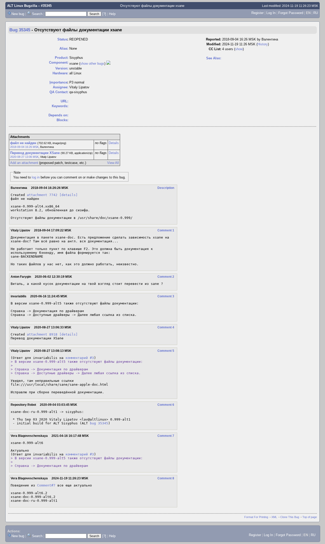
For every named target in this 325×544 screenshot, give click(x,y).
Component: (58, 62)
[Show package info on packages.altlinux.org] (108, 63)
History (262, 44)
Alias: (63, 48)
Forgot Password (290, 13)
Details (114, 143)
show (239, 49)
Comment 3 (165, 296)
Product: (61, 58)
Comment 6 (165, 405)
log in (36, 177)
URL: (64, 101)
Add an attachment (24, 163)
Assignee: (60, 87)
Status (62, 39)
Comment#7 (46, 485)
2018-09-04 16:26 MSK (24, 146)
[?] (104, 14)
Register (257, 13)
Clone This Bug (289, 517)
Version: (61, 68)
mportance (58, 82)
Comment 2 (165, 276)
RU (315, 13)
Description (165, 188)
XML (274, 517)
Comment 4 (165, 327)
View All (113, 163)
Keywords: (60, 106)
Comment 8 (165, 478)
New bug (17, 14)
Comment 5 (165, 351)
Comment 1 (165, 230)
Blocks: (62, 120)
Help (112, 14)
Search (37, 14)
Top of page (309, 517)
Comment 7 (165, 436)
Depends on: (58, 115)
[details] (68, 195)
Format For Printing (256, 517)
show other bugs (92, 63)
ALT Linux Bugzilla (22, 6)
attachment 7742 (42, 195)
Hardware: (60, 73)
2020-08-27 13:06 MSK (24, 156)
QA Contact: (59, 92)
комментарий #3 (80, 358)
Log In (270, 13)
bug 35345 (99, 423)
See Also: (213, 58)
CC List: (215, 49)
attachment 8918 (42, 334)
